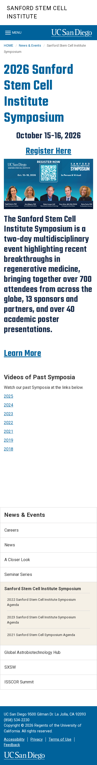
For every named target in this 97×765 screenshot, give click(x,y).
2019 (8, 440)
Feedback (12, 745)
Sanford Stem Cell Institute (37, 12)
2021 (8, 431)
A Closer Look (17, 559)
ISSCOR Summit (19, 682)
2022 (8, 422)
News (9, 544)
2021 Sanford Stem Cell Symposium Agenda (41, 635)
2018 (8, 449)
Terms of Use (60, 739)
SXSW (10, 667)
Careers (11, 530)
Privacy (37, 739)
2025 (8, 396)
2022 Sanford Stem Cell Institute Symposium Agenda (41, 602)
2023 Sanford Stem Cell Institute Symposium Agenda (41, 619)
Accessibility (14, 739)
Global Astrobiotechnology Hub (32, 652)
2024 (8, 405)
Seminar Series (18, 574)
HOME (8, 45)
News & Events (30, 45)
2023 (8, 413)
